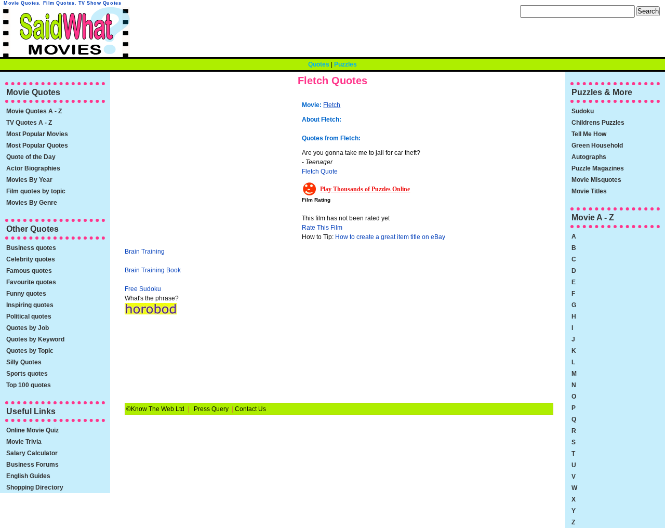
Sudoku (582, 111)
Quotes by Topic (30, 350)
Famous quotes (29, 270)
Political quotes (28, 316)
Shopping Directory (34, 487)
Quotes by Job (27, 328)
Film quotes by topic (35, 191)
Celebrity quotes (30, 259)
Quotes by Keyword (35, 339)
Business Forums (32, 464)
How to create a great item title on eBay (390, 237)
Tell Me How (588, 134)
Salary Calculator (32, 453)
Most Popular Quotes (37, 145)
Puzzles (345, 64)
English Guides (28, 476)
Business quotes (31, 248)
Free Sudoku (143, 289)
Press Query (211, 409)
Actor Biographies (33, 168)
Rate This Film (322, 227)
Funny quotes (26, 293)
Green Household (597, 145)
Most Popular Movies (37, 134)
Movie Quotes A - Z (34, 111)
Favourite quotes (31, 282)
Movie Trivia (24, 441)
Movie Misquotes (596, 179)
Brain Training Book (153, 270)
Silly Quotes (24, 362)
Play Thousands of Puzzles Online (365, 189)
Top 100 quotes (28, 385)
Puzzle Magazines (597, 168)
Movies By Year (29, 179)
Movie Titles (589, 191)
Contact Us (250, 409)
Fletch (331, 105)
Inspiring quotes (30, 305)
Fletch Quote (320, 171)
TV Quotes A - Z (29, 122)
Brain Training (145, 251)
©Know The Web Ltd (155, 409)
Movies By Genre (31, 202)
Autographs (588, 157)
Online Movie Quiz (32, 430)
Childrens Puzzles (597, 122)
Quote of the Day (31, 157)
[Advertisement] (212, 169)
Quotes (318, 64)
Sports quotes (27, 373)
